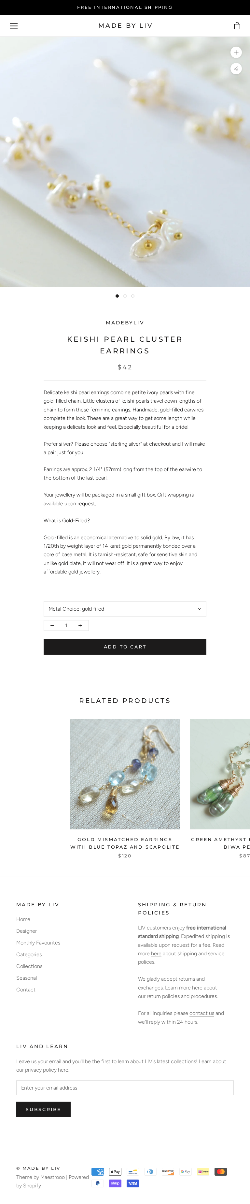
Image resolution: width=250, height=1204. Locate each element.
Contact (25, 990)
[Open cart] (237, 26)
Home (23, 919)
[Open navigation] (14, 26)
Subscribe (43, 1109)
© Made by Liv (38, 1168)
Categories (29, 954)
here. (63, 1070)
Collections (29, 966)
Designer (26, 931)
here (156, 953)
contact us (201, 1013)
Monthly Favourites (38, 943)
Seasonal (26, 978)
